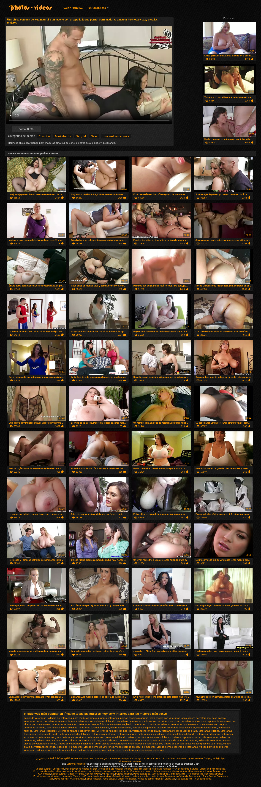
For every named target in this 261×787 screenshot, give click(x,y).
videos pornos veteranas (92, 750)
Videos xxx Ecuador (82, 776)
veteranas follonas (209, 730)
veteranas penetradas (103, 734)
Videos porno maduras (187, 769)
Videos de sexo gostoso (130, 761)
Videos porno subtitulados (212, 769)
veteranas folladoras (45, 730)
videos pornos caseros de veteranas (177, 746)
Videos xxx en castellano (90, 771)
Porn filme (155, 758)
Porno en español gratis (176, 776)
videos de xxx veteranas (177, 743)
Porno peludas (109, 779)
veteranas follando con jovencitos (77, 730)
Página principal (73, 8)
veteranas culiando (34, 727)
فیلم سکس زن (42, 758)
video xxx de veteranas (205, 737)
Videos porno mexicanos (200, 771)
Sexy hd (81, 136)
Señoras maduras (162, 771)
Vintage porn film (142, 758)
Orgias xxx (170, 779)
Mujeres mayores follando (116, 771)
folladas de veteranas (60, 717)
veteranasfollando (116, 737)
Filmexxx (198, 758)
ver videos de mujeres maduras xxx (136, 721)
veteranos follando (160, 737)
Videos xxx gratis (76, 774)
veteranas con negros (214, 724)
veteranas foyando (47, 734)
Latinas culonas (59, 774)
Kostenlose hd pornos (122, 758)
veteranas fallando (206, 727)
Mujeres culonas (43, 769)
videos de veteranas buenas (181, 740)
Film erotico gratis (185, 758)
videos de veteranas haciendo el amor (79, 743)
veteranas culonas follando (94, 727)
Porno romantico (195, 774)
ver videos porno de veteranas (214, 721)
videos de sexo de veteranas (117, 740)
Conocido (44, 136)
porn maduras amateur (116, 136)
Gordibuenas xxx (177, 774)
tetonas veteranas (78, 721)
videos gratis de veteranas (207, 743)
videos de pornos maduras (85, 740)
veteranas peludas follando (75, 734)
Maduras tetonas (123, 769)
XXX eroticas (44, 774)
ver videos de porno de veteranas (177, 721)
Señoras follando (159, 774)
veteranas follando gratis (146, 730)
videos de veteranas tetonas (118, 743)
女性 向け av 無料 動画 (214, 758)
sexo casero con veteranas (165, 717)
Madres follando (90, 769)
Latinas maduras (93, 779)
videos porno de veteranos (99, 746)
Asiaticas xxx (169, 769)
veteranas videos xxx (208, 734)
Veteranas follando (18, 6)
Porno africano (220, 771)
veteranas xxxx (96, 737)
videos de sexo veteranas (149, 740)
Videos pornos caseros (141, 771)
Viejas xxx (137, 769)
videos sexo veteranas (151, 750)
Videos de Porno (93, 774)
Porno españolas (141, 774)
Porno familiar (209, 776)
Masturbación (63, 136)
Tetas (94, 136)
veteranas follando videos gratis (179, 730)
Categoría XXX (97, 8)
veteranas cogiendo (121, 724)
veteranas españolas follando (149, 727)
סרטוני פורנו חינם (168, 758)
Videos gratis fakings (154, 776)
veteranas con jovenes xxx (186, 724)
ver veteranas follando (102, 721)
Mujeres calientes (123, 774)
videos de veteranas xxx (148, 743)
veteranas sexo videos (151, 734)
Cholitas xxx (58, 769)
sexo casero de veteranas (196, 717)
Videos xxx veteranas (132, 776)
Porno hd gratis (106, 769)
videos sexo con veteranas (123, 750)
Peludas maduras (202, 779)
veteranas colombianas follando (152, 724)
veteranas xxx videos (74, 737)
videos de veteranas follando (40, 743)
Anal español (195, 776)
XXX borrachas (77, 779)
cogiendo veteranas (35, 717)
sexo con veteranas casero (52, 721)
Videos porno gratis (152, 769)
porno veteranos (109, 717)
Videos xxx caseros (127, 779)
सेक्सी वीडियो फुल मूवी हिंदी (60, 758)
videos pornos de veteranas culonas (57, 750)
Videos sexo (108, 774)
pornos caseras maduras (134, 717)
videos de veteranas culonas (215, 740)
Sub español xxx (184, 779)
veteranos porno (181, 737)
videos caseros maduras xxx (53, 740)
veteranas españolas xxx (181, 727)
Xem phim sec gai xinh (101, 758)
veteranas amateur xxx (65, 724)
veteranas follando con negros (114, 730)
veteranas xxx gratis (50, 737)
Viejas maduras (179, 771)
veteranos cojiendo (138, 737)
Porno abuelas (61, 779)
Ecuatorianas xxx (41, 776)
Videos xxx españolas (66, 771)
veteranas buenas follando (94, 724)
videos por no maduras (70, 746)
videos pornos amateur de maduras (135, 746)
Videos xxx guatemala (61, 776)
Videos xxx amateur (213, 774)
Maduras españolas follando (107, 776)
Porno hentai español (44, 771)
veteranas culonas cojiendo (62, 727)
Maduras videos (73, 769)
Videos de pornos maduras (150, 779)
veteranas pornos (127, 734)
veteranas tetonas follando (180, 734)
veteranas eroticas (120, 727)
